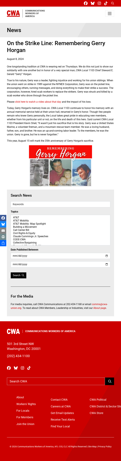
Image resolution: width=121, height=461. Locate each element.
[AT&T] (60, 217)
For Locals (22, 410)
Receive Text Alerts (63, 419)
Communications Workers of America (50, 331)
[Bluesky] (3, 224)
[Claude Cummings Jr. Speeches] (60, 236)
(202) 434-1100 (18, 356)
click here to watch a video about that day (38, 101)
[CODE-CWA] (60, 239)
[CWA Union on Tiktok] (106, 3)
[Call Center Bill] (60, 230)
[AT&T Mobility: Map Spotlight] (60, 223)
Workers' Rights (26, 404)
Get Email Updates (62, 413)
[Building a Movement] (60, 227)
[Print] (3, 237)
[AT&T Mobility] (60, 220)
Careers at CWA (61, 406)
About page (99, 307)
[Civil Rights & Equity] (60, 233)
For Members (24, 417)
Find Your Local (60, 426)
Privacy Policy (105, 446)
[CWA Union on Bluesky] (93, 3)
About (20, 397)
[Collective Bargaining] (60, 242)
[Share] (3, 243)
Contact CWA (59, 399)
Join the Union (25, 424)
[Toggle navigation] (109, 13)
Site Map (92, 446)
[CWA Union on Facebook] (86, 3)
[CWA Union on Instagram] (100, 3)
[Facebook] (3, 218)
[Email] (3, 230)
